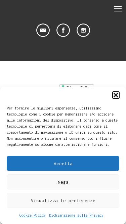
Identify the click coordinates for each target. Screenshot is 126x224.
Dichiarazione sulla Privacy (76, 215)
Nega (63, 182)
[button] (116, 95)
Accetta (63, 163)
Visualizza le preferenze (63, 200)
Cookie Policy (32, 215)
